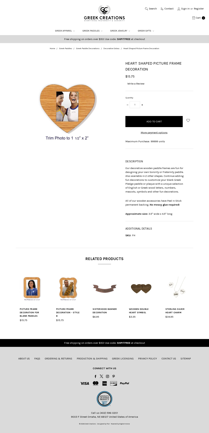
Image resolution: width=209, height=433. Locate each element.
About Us (24, 358)
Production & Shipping (92, 358)
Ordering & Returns (58, 358)
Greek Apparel (63, 30)
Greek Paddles (91, 30)
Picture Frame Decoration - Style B (68, 312)
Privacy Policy (147, 358)
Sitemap (186, 358)
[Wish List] (42, 286)
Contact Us (168, 358)
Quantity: (129, 98)
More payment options (154, 132)
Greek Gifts (145, 30)
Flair (108, 424)
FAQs (37, 358)
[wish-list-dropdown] (188, 120)
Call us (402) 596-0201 (104, 412)
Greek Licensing (123, 358)
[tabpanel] (32, 299)
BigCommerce (124, 424)
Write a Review (136, 83)
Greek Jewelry (119, 30)
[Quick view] (42, 278)
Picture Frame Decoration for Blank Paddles (29, 312)
